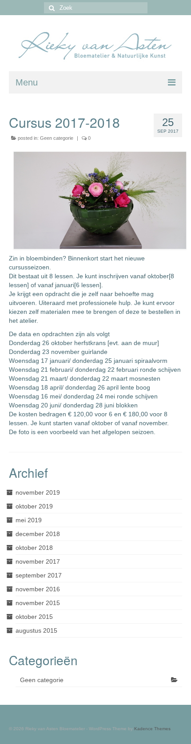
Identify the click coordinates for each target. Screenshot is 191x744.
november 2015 (38, 602)
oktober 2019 (34, 506)
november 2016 (38, 589)
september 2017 (39, 575)
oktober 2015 (34, 616)
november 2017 (38, 561)
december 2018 (38, 533)
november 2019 (38, 492)
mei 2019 (29, 520)
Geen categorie (56, 138)
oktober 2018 (34, 547)
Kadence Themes (152, 728)
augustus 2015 (36, 630)
